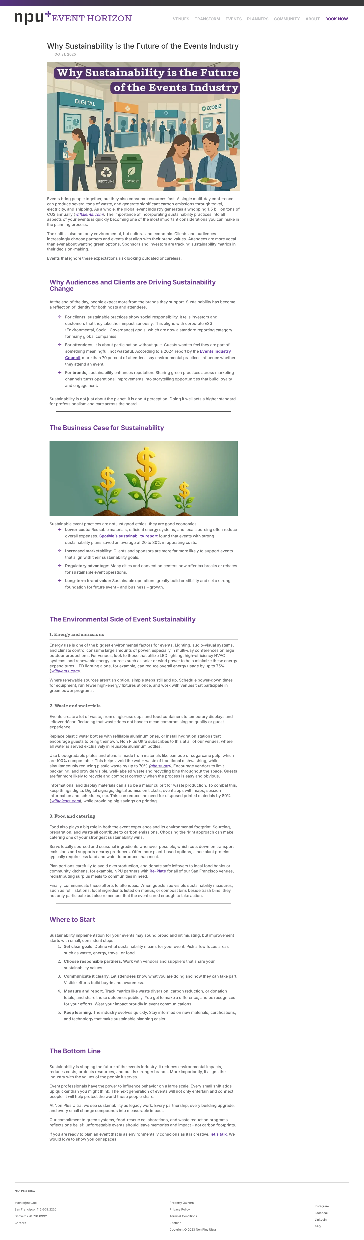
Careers (20, 1223)
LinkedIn (321, 1219)
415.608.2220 (46, 1209)
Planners (257, 18)
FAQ (318, 1226)
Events (234, 18)
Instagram (322, 1206)
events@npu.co (26, 1203)
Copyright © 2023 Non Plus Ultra (193, 1229)
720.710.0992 (37, 1216)
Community (287, 18)
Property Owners (182, 1203)
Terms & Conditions (183, 1216)
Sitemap (175, 1223)
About (313, 18)
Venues (181, 18)
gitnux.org (160, 765)
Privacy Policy (180, 1209)
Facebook (322, 1213)
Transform (207, 18)
